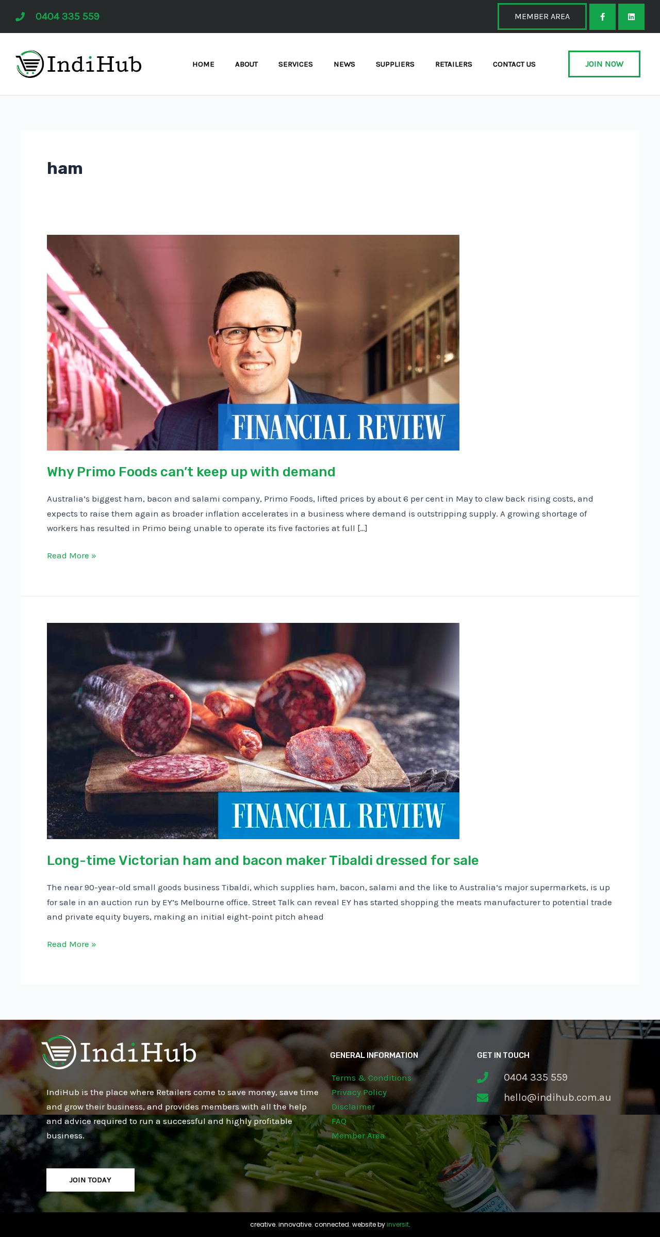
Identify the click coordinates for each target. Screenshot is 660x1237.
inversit (398, 1224)
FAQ (339, 1121)
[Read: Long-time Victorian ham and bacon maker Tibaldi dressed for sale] (253, 730)
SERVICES (295, 64)
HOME (203, 64)
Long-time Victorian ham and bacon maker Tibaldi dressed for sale (263, 861)
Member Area (358, 1135)
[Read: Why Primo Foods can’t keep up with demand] (253, 341)
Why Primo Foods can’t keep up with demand (191, 472)
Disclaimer (353, 1106)
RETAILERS (453, 64)
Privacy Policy (359, 1092)
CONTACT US (514, 64)
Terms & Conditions (371, 1077)
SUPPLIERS (395, 64)
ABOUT (246, 64)
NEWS (344, 64)
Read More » (71, 554)
